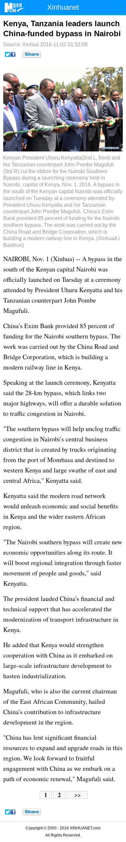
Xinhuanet (63, 7)
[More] (32, 54)
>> (77, 795)
